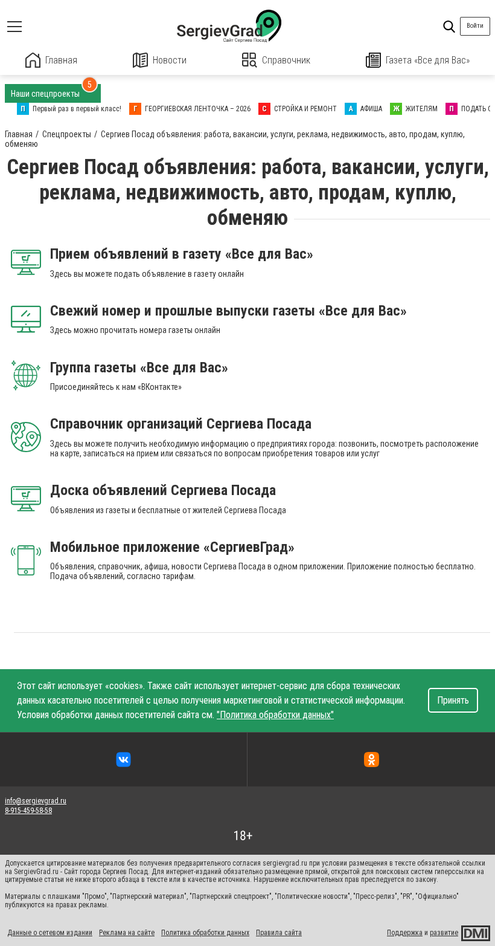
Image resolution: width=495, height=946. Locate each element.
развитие (444, 932)
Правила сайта (279, 932)
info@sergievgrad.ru (35, 801)
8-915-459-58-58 (28, 810)
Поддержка (405, 932)
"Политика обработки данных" (275, 715)
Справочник (286, 60)
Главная (61, 60)
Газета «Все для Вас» (428, 60)
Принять (453, 700)
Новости (170, 60)
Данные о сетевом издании (49, 932)
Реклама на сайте (127, 932)
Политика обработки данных (205, 932)
